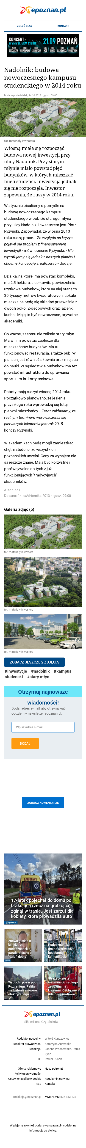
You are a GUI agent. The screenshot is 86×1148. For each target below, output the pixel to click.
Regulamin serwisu (57, 1078)
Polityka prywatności (27, 1073)
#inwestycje (16, 671)
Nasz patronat (54, 1068)
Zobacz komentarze (43, 802)
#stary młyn (38, 676)
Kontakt (63, 25)
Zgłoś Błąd (24, 25)
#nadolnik (40, 671)
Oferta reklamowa (29, 1068)
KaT (17, 490)
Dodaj (25, 743)
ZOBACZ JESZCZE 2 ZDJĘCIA (34, 662)
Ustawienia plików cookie (24, 1078)
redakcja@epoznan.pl (27, 1096)
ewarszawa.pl (52, 1125)
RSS (38, 1083)
